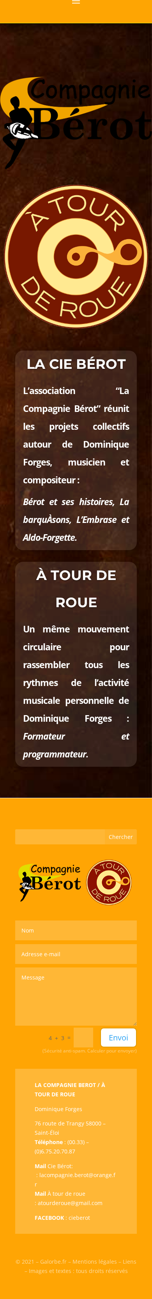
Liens (129, 1261)
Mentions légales (94, 1261)
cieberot (79, 1217)
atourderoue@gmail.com (70, 1203)
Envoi (118, 1037)
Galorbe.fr (53, 1261)
